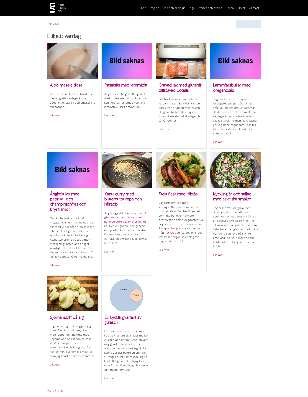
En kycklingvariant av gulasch (122, 319)
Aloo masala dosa (66, 85)
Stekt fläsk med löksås (178, 194)
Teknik (230, 8)
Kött (143, 8)
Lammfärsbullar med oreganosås (232, 87)
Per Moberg (173, 233)
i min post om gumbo (130, 331)
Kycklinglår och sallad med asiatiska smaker (232, 196)
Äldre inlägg (55, 390)
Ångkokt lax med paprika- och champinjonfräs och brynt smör (68, 201)
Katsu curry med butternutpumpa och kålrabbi (123, 199)
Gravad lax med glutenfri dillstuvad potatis (180, 87)
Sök (248, 24)
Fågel (191, 8)
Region (154, 8)
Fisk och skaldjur (174, 8)
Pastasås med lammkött (125, 85)
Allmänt (254, 8)
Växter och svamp (210, 8)
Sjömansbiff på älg (67, 317)
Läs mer (55, 115)
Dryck (242, 8)
